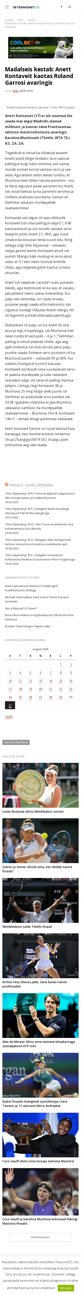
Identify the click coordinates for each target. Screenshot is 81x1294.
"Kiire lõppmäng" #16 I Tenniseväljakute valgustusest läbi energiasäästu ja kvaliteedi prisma (40, 495)
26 (30, 697)
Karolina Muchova (16, 742)
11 (20, 680)
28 (50, 697)
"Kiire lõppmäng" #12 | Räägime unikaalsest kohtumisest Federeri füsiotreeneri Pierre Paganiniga (40, 557)
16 (70, 680)
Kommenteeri (40, 1237)
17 (10, 689)
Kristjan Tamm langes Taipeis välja (27, 626)
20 (40, 689)
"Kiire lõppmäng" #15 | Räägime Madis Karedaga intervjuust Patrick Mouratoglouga (37, 511)
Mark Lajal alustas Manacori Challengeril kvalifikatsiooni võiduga (31, 588)
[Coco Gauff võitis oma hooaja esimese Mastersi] (40, 1115)
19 (30, 689)
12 (30, 680)
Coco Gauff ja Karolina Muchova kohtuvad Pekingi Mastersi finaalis (40, 1221)
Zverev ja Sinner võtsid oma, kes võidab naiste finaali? (37, 869)
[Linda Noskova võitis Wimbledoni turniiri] (40, 765)
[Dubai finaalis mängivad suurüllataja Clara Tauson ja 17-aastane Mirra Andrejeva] (40, 1055)
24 (10, 697)
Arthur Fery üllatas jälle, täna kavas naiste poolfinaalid (34, 984)
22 (60, 689)
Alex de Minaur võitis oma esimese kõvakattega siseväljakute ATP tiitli (38, 1044)
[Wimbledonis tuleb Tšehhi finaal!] (40, 880)
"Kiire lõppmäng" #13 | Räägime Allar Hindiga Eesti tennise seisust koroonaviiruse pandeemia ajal (38, 542)
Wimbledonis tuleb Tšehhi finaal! (27, 927)
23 (70, 689)
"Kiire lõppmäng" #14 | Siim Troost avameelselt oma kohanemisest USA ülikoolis (39, 526)
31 (10, 705)
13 (40, 680)
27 (40, 697)
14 (50, 680)
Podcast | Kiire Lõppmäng (31, 485)
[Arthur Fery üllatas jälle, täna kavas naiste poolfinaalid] (40, 936)
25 (20, 697)
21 (50, 689)
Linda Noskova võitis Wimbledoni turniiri (33, 811)
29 (60, 697)
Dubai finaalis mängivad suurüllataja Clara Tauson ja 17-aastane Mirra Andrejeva (34, 1103)
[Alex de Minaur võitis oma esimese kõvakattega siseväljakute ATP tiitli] (40, 996)
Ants (16, 91)
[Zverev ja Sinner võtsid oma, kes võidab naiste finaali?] (40, 821)
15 (60, 680)
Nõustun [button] (65, 1288)
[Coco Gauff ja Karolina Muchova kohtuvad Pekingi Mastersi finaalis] (40, 1171)
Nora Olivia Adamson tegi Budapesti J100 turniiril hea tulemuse (39, 617)
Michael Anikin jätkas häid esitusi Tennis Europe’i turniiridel (37, 599)
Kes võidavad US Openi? (21, 608)
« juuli (9, 716)
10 (10, 680)
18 (20, 689)
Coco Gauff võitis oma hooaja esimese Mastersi (38, 1161)
